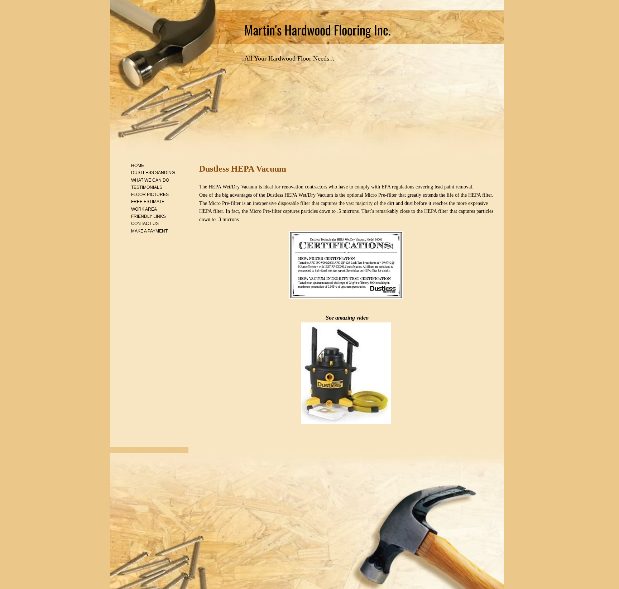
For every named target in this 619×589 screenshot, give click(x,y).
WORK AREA (144, 209)
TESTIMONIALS (146, 187)
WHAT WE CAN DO (150, 180)
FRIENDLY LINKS (148, 216)
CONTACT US (145, 223)
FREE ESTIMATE (147, 201)
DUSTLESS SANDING (153, 172)
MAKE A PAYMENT (149, 231)
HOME (137, 165)
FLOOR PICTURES (150, 194)
